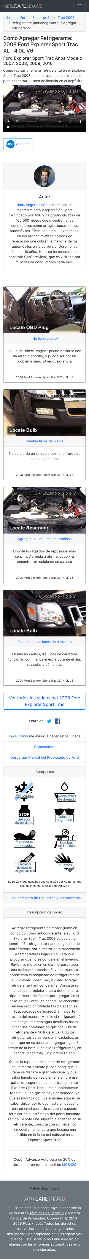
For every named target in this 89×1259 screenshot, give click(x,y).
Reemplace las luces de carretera (44, 641)
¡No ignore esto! (45, 338)
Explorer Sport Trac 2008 (53, 17)
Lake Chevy (18, 736)
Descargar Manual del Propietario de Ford (44, 757)
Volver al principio (44, 1188)
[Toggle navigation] (79, 6)
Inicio (11, 17)
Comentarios (44, 747)
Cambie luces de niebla (44, 441)
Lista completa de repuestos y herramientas (45, 898)
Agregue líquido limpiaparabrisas (45, 539)
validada (22, 144)
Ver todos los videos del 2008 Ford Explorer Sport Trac (44, 701)
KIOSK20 (69, 1164)
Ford (24, 17)
